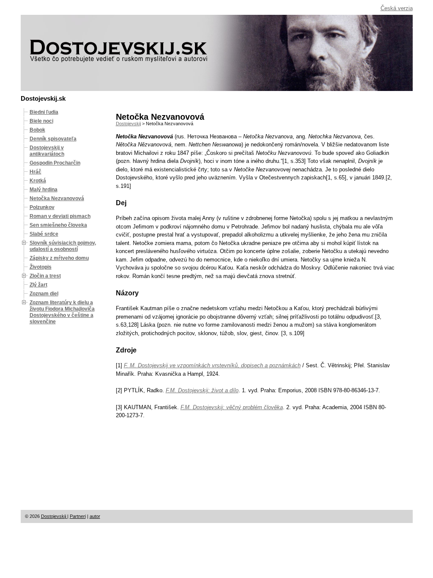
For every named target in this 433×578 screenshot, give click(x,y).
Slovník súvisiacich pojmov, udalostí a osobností (63, 246)
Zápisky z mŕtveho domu (59, 258)
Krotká (38, 181)
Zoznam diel (44, 294)
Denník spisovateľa (53, 139)
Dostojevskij (54, 516)
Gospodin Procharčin (55, 163)
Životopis (41, 267)
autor (95, 516)
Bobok (37, 130)
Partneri (78, 516)
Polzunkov (42, 207)
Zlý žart (38, 285)
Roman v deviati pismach (60, 216)
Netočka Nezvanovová (57, 198)
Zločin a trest (45, 276)
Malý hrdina (44, 190)
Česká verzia (397, 8)
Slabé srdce (44, 234)
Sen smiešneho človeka (58, 225)
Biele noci (41, 121)
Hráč (35, 172)
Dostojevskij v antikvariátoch (47, 151)
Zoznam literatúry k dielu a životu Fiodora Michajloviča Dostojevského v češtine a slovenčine (62, 312)
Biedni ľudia (44, 112)
